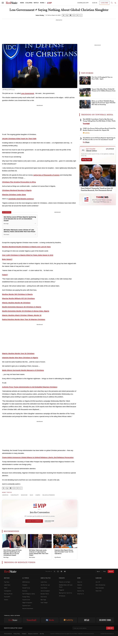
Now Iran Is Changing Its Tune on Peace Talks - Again (102, 78)
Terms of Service (8, 633)
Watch (5, 588)
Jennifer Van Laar (45, 585)
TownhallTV (7, 596)
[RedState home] (10, 571)
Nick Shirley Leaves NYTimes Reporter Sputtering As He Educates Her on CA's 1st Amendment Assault (13, 552)
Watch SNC (99, 590)
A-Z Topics (25, 578)
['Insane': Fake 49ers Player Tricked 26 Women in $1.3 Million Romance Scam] (85, 92)
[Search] (111, 3)
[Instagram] (58, 571)
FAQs (104, 571)
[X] (54, 571)
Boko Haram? (7, 259)
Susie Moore (44, 588)
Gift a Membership (100, 585)
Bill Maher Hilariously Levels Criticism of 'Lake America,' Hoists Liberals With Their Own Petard (38, 552)
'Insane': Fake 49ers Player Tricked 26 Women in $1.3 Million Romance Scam (103, 90)
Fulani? (5, 275)
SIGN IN (94, 3)
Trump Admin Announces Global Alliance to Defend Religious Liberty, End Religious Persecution (38, 457)
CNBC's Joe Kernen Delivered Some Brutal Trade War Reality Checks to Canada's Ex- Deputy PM (99, 129)
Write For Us (80, 593)
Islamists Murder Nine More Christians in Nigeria (20, 358)
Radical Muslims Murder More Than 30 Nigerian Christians (23, 319)
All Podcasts (62, 595)
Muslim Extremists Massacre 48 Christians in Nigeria (21, 307)
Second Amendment (27, 608)
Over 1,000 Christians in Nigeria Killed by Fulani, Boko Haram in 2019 (27, 255)
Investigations (7, 590)
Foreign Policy (26, 596)
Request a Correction (33, 633)
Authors (6, 599)
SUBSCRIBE (104, 3)
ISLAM (31, 495)
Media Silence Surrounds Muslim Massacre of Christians (23, 370)
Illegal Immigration (27, 602)
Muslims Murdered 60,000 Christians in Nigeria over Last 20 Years (26, 247)
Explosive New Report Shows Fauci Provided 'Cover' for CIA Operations (64, 551)
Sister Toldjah (44, 602)
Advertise (79, 585)
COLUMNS (28, 3)
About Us (79, 582)
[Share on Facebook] (70, 15)
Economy (24, 590)
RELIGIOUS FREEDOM (49, 495)
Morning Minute (8, 593)
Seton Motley (40, 15)
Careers (79, 588)
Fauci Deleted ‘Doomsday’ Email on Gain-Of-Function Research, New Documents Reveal (97, 189)
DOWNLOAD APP (83, 3)
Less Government (27, 93)
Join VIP (111, 571)
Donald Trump (26, 588)
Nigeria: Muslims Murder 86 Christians (16, 303)
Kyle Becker (58, 557)
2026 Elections (26, 582)
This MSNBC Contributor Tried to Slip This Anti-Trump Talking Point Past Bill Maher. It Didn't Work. (99, 120)
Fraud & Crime (26, 599)
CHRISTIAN (5, 495)
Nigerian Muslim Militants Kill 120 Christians (18, 298)
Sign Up (110, 628)
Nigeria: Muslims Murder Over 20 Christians (18, 353)
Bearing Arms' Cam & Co (65, 593)
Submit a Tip (80, 590)
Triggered (61, 590)
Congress (24, 585)
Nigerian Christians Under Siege (14, 194)
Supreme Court (26, 605)
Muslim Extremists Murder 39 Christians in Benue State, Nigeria (25, 311)
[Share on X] (63, 15)
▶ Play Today (87, 159)
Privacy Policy (17, 633)
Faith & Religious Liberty (28, 593)
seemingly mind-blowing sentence (21, 199)
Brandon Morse (45, 593)
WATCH (36, 3)
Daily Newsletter (100, 588)
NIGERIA (38, 495)
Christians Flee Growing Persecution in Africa (19, 182)
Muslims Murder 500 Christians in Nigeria (17, 294)
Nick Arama (32, 557)
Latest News (7, 585)
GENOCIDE (24, 495)
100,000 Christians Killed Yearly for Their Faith (19, 138)
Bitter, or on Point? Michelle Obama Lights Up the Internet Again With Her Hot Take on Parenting (103, 102)
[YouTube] (64, 571)
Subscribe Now (49, 521)
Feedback (24, 633)
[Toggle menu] (2, 3)
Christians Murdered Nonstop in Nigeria (16, 190)
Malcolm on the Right (64, 582)
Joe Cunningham (45, 590)
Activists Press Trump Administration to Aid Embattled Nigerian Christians (29, 387)
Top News (6, 582)
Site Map (42, 633)
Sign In (98, 571)
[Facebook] (61, 571)
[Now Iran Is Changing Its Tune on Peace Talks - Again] (85, 80)
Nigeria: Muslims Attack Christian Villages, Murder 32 (21, 315)
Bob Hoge (6, 557)
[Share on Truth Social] (67, 15)
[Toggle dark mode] (115, 3)
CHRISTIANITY (15, 495)
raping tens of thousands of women (46, 175)
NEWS (22, 3)
